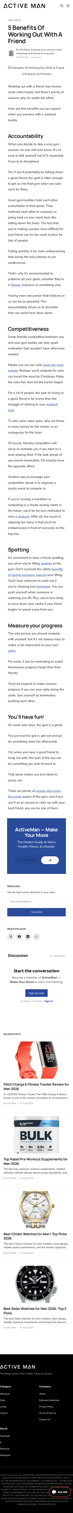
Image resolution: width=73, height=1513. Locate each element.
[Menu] (68, 6)
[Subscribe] (50, 860)
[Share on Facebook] (19, 936)
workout (23, 516)
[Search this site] (62, 6)
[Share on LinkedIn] (27, 936)
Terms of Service (47, 1413)
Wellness (14, 20)
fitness (16, 285)
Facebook (5, 1436)
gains (12, 651)
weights (46, 563)
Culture (4, 1413)
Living (3, 1406)
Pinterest (4, 1448)
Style (2, 1400)
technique (43, 586)
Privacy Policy (46, 1406)
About (42, 1394)
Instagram (5, 1455)
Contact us (44, 1419)
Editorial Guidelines (49, 1400)
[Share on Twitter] (10, 936)
